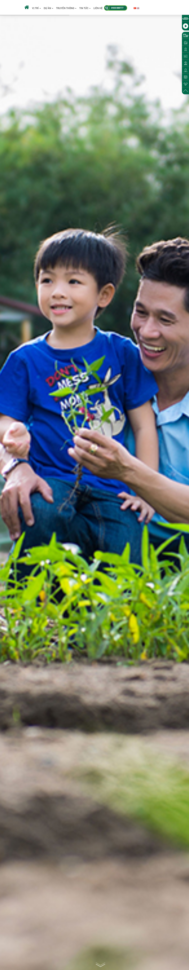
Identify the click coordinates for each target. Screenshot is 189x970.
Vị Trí (35, 8)
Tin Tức (84, 8)
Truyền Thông (65, 8)
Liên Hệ (98, 8)
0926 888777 (117, 8)
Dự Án (48, 8)
